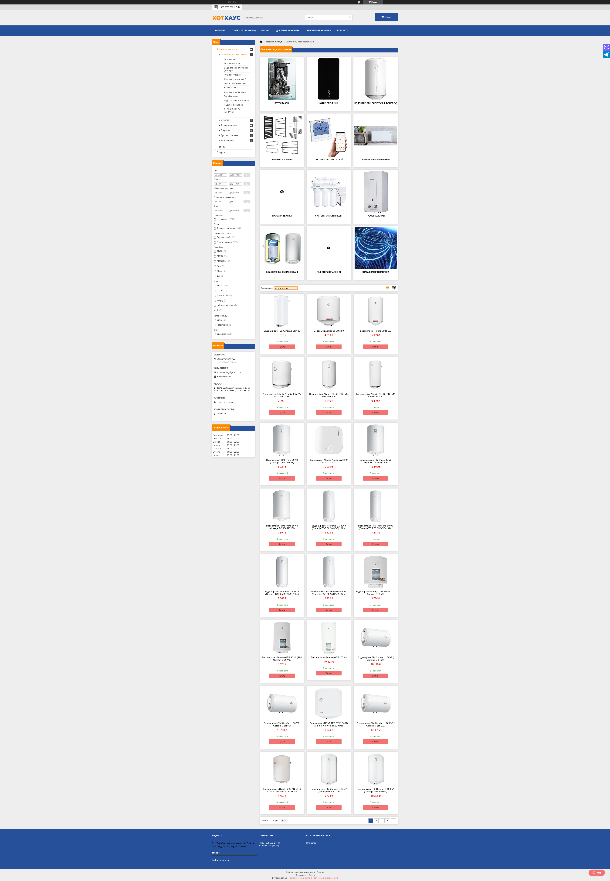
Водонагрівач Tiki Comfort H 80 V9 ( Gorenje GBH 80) (282, 724)
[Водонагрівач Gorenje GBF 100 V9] (328, 638)
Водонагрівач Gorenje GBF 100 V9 (329, 657)
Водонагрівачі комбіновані (282, 272)
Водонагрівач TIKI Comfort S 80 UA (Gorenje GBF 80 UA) (329, 790)
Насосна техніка (282, 216)
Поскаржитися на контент (300, 878)
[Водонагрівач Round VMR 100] (375, 311)
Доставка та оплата (287, 30)
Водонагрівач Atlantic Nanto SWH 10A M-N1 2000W (328, 461)
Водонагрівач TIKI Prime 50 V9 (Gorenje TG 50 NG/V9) (282, 461)
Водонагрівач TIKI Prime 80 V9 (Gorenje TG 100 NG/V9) (282, 527)
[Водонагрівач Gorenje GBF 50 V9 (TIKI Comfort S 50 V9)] (375, 572)
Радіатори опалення (329, 272)
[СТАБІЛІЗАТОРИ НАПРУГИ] (375, 248)
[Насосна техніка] (282, 192)
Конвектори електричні (376, 159)
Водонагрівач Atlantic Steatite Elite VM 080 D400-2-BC (328, 395)
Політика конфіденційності (325, 878)
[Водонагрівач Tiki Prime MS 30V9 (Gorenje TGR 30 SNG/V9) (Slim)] (328, 506)
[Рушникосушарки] (282, 135)
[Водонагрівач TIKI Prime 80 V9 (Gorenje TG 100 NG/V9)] (282, 506)
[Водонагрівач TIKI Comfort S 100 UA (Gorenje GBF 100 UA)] (375, 769)
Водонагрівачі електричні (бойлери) (375, 103)
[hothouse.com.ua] (226, 17)
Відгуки (221, 152)
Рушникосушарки (282, 159)
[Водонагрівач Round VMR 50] (328, 311)
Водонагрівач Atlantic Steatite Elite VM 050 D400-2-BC (282, 395)
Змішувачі (225, 120)
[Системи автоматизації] (328, 135)
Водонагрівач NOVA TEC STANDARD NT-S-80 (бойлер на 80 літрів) (282, 790)
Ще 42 (220, 276)
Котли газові (281, 103)
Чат (599, 872)
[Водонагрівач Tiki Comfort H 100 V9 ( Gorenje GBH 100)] (375, 703)
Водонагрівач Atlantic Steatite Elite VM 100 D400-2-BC (375, 395)
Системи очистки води (328, 216)
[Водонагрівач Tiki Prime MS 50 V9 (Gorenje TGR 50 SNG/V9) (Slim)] (375, 506)
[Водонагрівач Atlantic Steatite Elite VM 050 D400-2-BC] (282, 374)
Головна (220, 30)
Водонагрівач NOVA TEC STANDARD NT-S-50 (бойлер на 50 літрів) (329, 724)
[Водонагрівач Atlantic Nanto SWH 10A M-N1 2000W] (328, 440)
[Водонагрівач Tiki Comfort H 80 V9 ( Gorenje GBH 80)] (282, 703)
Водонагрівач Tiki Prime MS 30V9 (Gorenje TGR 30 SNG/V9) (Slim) (329, 527)
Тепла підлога (227, 140)
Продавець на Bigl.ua (305, 875)
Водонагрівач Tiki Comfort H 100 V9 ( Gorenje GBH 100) (376, 724)
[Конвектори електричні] (375, 135)
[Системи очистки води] (328, 192)
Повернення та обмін (318, 30)
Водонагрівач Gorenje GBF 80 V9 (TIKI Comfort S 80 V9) (282, 658)
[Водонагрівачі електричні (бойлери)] (375, 79)
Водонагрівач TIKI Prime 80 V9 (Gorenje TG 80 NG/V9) (375, 461)
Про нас (265, 30)
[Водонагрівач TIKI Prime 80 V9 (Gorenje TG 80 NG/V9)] (375, 440)
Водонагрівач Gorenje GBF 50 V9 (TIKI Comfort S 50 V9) (376, 592)
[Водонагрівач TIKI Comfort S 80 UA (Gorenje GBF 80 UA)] (328, 769)
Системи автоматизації (329, 159)
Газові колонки (376, 216)
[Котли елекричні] (328, 79)
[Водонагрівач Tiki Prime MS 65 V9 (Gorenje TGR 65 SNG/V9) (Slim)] (282, 572)
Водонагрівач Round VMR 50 (329, 331)
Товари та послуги (243, 30)
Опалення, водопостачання (234, 54)
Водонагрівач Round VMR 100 (375, 331)
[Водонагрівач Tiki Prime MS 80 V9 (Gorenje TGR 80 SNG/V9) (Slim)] (328, 572)
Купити (282, 347)
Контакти (342, 30)
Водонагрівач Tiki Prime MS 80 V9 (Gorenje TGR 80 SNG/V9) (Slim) (328, 592)
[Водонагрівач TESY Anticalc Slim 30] (282, 311)
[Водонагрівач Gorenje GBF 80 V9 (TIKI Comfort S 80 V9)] (282, 638)
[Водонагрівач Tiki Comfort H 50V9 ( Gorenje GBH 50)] (375, 638)
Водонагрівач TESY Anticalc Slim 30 (282, 331)
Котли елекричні (329, 103)
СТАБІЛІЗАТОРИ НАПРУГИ (375, 272)
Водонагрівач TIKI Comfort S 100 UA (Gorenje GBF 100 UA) (375, 790)
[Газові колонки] (375, 192)
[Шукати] (350, 17)
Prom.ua (320, 872)
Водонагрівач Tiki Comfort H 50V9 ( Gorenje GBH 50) (376, 658)
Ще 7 (219, 310)
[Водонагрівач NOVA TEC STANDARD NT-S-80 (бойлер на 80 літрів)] (282, 769)
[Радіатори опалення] (328, 248)
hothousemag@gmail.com (229, 372)
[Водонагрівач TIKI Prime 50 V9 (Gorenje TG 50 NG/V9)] (282, 440)
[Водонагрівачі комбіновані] (282, 248)
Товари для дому (229, 125)
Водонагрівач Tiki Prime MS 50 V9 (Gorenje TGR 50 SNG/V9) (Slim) (375, 527)
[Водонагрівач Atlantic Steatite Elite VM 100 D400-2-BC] (375, 374)
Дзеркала (225, 130)
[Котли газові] (282, 79)
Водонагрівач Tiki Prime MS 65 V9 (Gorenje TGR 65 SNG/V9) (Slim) (282, 592)
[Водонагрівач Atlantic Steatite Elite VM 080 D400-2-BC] (328, 374)
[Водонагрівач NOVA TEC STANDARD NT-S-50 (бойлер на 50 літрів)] (328, 703)
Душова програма (229, 135)
